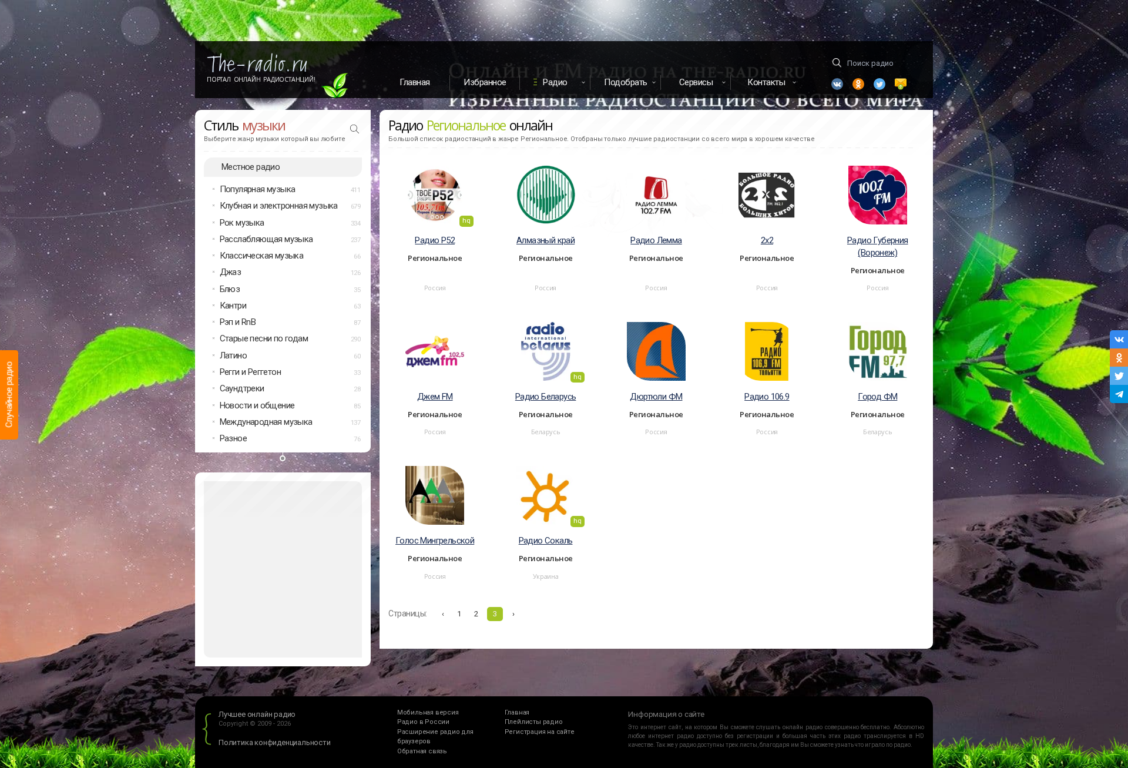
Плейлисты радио (534, 722)
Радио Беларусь (545, 396)
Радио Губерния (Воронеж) (877, 246)
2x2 (767, 240)
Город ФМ (877, 396)
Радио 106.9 (766, 396)
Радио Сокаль (546, 540)
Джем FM (435, 396)
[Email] (901, 84)
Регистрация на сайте (540, 732)
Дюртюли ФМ (656, 396)
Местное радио (250, 167)
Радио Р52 (435, 240)
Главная (415, 82)
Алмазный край (545, 240)
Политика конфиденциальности (275, 742)
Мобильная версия (428, 712)
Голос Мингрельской (434, 540)
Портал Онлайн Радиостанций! (261, 79)
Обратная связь (422, 751)
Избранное (485, 82)
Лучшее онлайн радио (257, 714)
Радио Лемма (656, 240)
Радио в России (423, 722)
